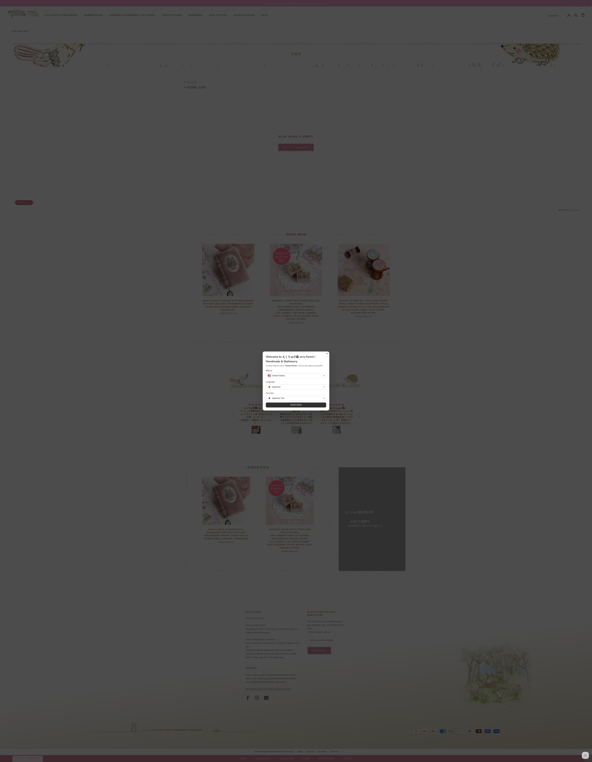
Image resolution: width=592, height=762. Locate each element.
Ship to (269, 370)
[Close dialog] (327, 353)
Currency (270, 393)
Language (270, 382)
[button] (296, 375)
